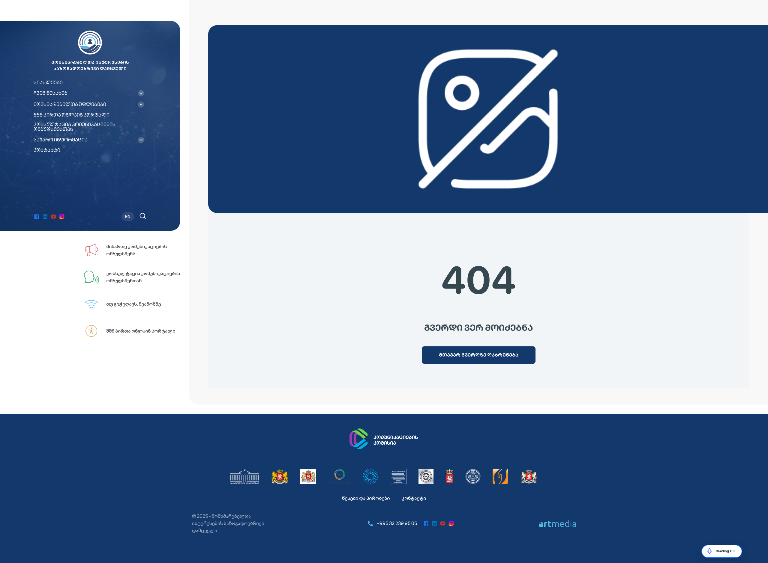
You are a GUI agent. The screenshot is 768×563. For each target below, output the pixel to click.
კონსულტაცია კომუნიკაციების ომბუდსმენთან (75, 127)
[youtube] (53, 217)
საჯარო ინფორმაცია (61, 140)
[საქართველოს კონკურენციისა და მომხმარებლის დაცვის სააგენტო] (370, 476)
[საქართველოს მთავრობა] (279, 476)
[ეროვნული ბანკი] (426, 476)
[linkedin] (45, 217)
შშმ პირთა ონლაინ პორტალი (72, 115)
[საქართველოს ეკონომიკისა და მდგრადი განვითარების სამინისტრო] (529, 476)
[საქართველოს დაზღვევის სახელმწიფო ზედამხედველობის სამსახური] (473, 476)
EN (127, 216)
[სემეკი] (339, 476)
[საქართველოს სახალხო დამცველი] (308, 476)
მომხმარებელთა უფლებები (70, 104)
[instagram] (62, 217)
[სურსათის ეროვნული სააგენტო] (449, 476)
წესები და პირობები (366, 498)
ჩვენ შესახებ (51, 93)
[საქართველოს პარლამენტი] (244, 476)
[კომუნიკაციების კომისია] (384, 438)
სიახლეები (48, 82)
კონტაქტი (47, 150)
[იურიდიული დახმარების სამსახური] (500, 476)
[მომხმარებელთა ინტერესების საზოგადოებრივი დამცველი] (398, 476)
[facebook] (37, 217)
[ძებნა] (142, 216)
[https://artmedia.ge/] (557, 523)
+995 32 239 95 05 (396, 523)
